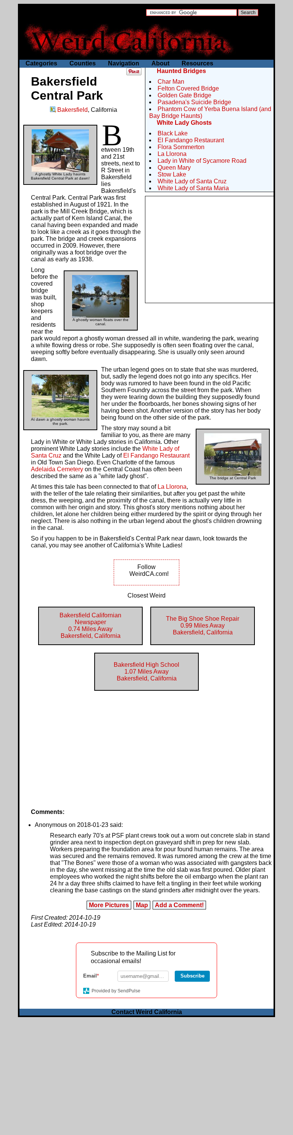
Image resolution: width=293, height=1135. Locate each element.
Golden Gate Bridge (184, 95)
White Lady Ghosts (184, 122)
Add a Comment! (179, 905)
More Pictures (109, 905)
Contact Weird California (146, 1012)
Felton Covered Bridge (188, 88)
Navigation (123, 63)
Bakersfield (72, 110)
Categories (41, 63)
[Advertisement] (209, 249)
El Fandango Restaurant (191, 140)
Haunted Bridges (181, 71)
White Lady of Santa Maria (193, 188)
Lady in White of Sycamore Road (202, 160)
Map (142, 905)
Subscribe (192, 976)
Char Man (171, 81)
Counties (82, 63)
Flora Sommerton (181, 147)
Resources (197, 63)
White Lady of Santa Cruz (192, 181)
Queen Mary (174, 167)
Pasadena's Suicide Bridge (194, 102)
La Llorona (172, 154)
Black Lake (173, 133)
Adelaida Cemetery (57, 469)
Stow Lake (172, 174)
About (160, 63)
